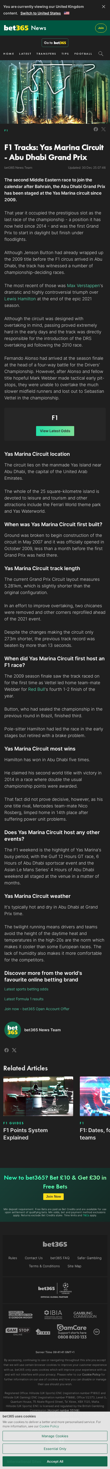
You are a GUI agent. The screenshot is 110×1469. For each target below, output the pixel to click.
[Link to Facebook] (96, 132)
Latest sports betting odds (26, 989)
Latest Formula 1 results (23, 999)
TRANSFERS (47, 53)
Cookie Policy (49, 1426)
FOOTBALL (83, 53)
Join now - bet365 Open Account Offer (36, 1009)
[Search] (101, 53)
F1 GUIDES (13, 1123)
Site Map (74, 1266)
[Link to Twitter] (103, 132)
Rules (12, 1258)
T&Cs (86, 1215)
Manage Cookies (55, 1436)
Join (101, 28)
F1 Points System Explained (25, 1134)
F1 (6, 130)
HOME (8, 53)
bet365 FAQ (60, 1258)
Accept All (55, 1461)
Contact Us (34, 1258)
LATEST (25, 53)
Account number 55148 (63, 1410)
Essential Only (55, 1449)
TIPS (65, 53)
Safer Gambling (89, 1258)
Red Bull (36, 689)
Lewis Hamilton (20, 298)
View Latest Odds (55, 431)
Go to (48, 42)
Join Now (53, 1196)
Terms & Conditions (44, 1266)
